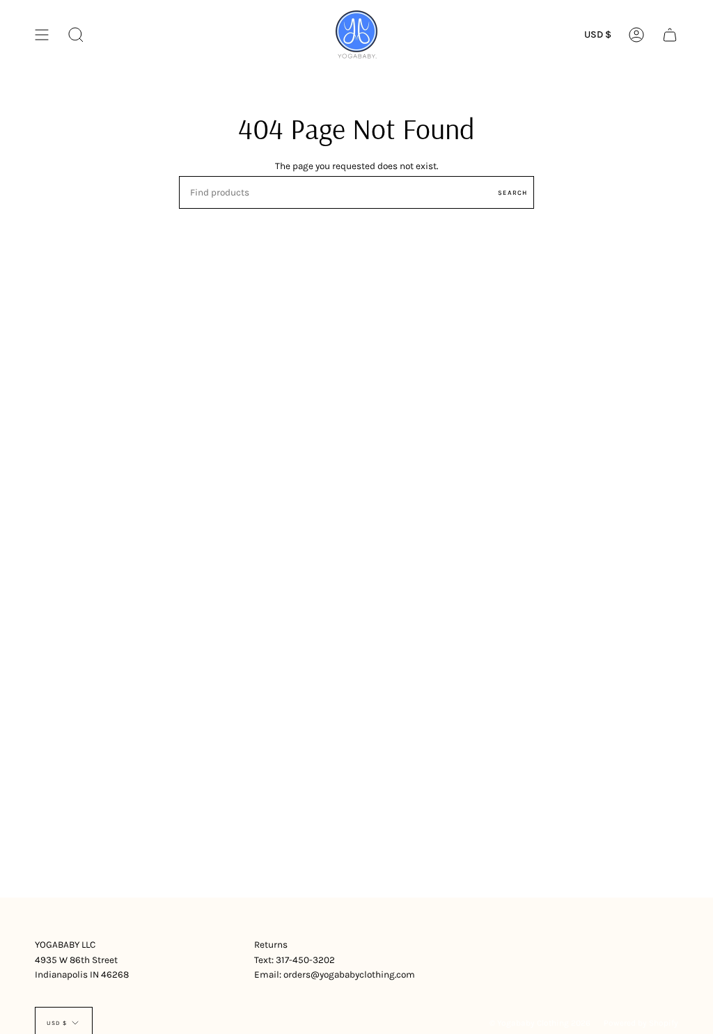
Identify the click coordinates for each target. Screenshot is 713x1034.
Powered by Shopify (641, 1023)
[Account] (636, 34)
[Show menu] (41, 34)
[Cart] (669, 34)
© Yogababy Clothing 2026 (539, 1023)
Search (512, 192)
